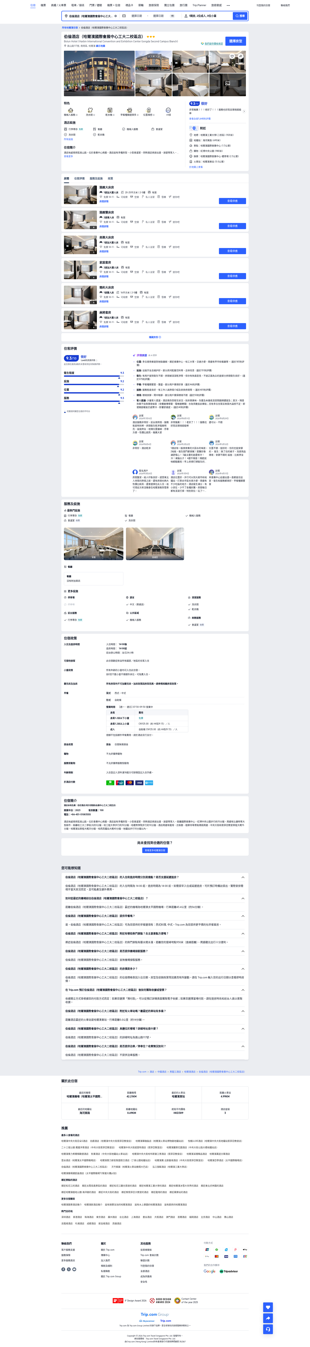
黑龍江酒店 (175, 1071)
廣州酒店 (112, 1217)
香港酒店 (77, 1217)
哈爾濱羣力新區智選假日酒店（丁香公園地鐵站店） (126, 1160)
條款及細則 (106, 1265)
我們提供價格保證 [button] (214, 43)
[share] (268, 1318)
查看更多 (68, 156)
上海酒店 (135, 1217)
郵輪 (141, 5)
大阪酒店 (158, 1217)
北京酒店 (205, 1217)
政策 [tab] (110, 178)
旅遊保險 (154, 5)
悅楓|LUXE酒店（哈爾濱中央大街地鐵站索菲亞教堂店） (215, 1141)
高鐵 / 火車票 (58, 5)
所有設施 (68, 139)
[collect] (268, 1307)
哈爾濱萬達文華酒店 (220, 1154)
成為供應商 (146, 1276)
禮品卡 (129, 5)
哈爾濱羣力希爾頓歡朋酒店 (74, 1154)
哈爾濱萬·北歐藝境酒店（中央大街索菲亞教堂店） (180, 1160)
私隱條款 (105, 1271)
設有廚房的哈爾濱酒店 (175, 1204)
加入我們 (105, 1260)
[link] (263, 5)
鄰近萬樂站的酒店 (179, 1192)
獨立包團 (169, 5)
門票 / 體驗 (95, 5)
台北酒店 (124, 1217)
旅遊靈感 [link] (216, 5)
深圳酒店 (65, 1217)
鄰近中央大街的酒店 (108, 1192)
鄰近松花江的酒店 (70, 1185)
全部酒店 (145, 1271)
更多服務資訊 (68, 1260)
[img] (99, 73)
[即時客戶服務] (268, 1329)
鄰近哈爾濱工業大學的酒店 (152, 1185)
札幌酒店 (79, 1223)
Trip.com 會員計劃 (149, 1255)
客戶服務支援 (68, 1250)
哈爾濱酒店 (190, 1071)
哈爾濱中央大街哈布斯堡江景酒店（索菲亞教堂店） (158, 1154)
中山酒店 (217, 1217)
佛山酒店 (228, 1217)
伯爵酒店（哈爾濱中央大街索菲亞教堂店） (111, 1141)
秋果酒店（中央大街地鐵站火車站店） (110, 1154)
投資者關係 (146, 1250)
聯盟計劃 (145, 1260)
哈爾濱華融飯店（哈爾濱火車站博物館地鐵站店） (160, 1141)
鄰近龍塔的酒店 (159, 1192)
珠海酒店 (89, 1217)
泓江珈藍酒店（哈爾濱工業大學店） (170, 1167)
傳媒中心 (105, 1255)
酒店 (152, 1071)
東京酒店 (100, 1217)
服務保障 (65, 1255)
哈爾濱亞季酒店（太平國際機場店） (226, 1160)
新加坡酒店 (104, 1223)
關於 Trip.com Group (111, 1276)
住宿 (33, 5)
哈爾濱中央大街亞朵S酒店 (74, 1141)
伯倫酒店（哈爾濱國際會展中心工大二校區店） (104, 36)
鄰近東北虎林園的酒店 (212, 1185)
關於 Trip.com (107, 1250)
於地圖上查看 (196, 167)
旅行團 (183, 5)
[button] (228, 5)
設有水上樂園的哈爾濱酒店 (148, 1204)
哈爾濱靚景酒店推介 (71, 1204)
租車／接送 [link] (77, 5)
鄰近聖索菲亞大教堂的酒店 (135, 1192)
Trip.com (142, 1071)
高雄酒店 (116, 1223)
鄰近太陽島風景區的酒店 (94, 1185)
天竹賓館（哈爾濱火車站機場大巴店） (130, 1167)
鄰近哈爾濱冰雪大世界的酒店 (183, 1185)
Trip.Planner (199, 5)
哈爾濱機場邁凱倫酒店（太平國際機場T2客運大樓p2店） (89, 1173)
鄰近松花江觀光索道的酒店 (123, 1185)
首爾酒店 (182, 1217)
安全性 (143, 1281)
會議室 (71, 520)
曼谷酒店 (147, 1217)
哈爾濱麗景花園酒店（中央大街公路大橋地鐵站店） (193, 1147)
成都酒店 (91, 1223)
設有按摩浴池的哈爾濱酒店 (118, 1204)
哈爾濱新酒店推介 (93, 1204)
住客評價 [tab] (79, 178)
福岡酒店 (193, 1217)
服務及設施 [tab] (96, 178)
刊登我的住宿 (147, 1265)
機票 (43, 5)
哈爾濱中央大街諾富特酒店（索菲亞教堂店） (141, 1147)
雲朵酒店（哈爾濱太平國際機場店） (79, 1160)
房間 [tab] (66, 178)
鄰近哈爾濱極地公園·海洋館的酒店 (78, 1192)
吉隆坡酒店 (67, 1223)
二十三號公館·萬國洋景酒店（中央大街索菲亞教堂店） (88, 1147)
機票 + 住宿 (113, 5)
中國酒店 (161, 1071)
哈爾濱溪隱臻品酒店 (197, 1154)
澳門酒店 (170, 1217)
